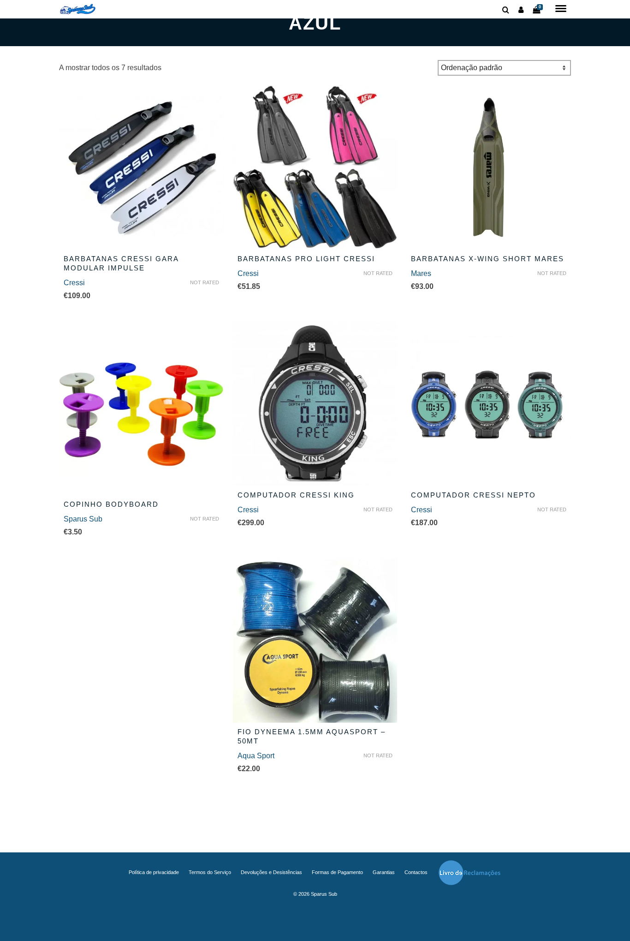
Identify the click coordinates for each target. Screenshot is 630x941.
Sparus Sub (83, 519)
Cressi (74, 283)
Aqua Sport (256, 756)
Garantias (384, 872)
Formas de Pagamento (337, 872)
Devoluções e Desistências (271, 872)
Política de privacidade (154, 872)
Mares (421, 273)
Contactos (416, 872)
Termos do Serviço (210, 872)
